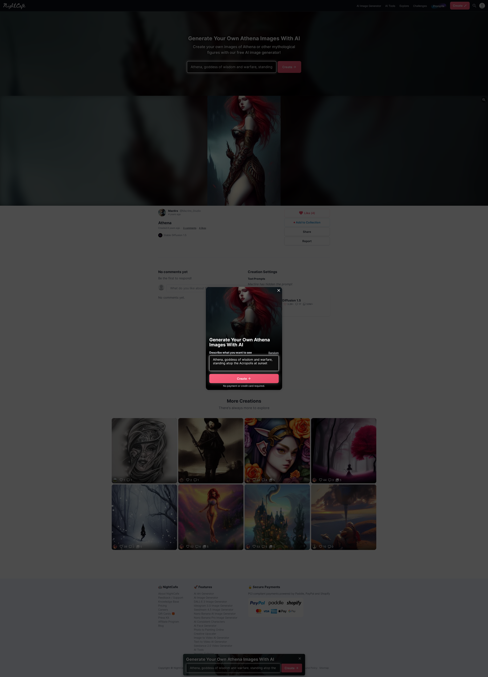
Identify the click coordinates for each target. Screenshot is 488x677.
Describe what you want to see (230, 352)
